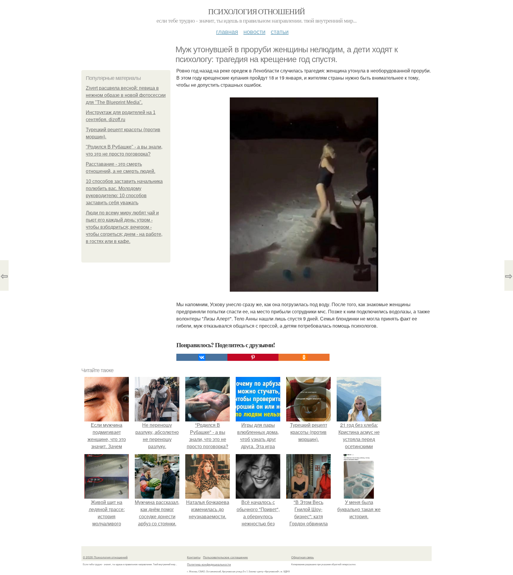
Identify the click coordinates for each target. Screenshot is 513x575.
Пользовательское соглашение (225, 557)
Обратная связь (302, 557)
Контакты (193, 557)
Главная (227, 31)
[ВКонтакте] (201, 357)
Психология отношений (256, 11)
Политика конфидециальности (209, 564)
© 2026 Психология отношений (105, 557)
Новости (254, 31)
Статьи (280, 31)
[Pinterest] (252, 357)
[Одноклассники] (304, 357)
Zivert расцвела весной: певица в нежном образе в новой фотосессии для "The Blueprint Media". (126, 95)
